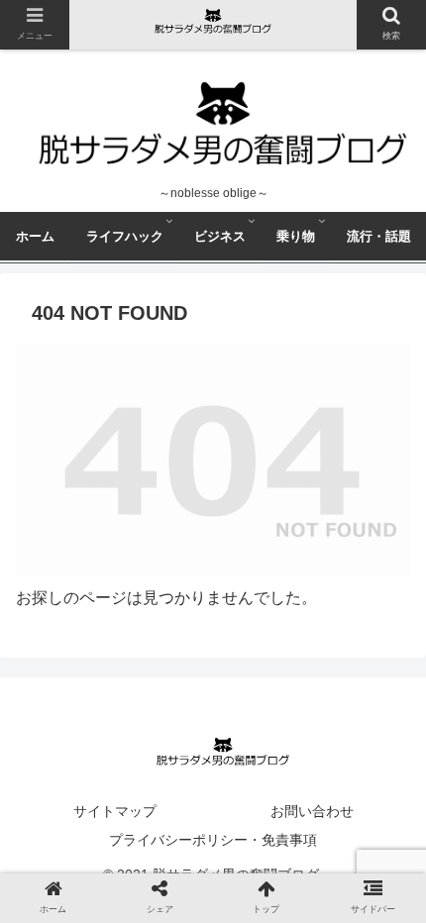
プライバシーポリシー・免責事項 (213, 840)
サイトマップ (115, 811)
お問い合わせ (312, 811)
